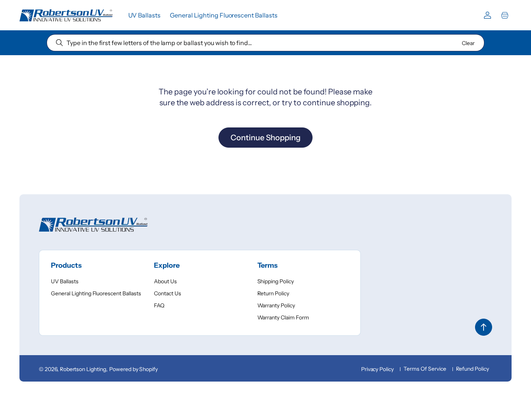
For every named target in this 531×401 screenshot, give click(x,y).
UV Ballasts (65, 281)
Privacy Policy (377, 369)
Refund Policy (472, 368)
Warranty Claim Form (283, 317)
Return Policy (273, 293)
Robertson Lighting (83, 369)
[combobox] (265, 43)
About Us (165, 281)
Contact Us (167, 293)
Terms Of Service (424, 368)
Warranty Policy (276, 305)
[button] (504, 15)
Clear (468, 43)
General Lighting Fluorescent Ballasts (96, 293)
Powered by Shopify (133, 369)
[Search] (59, 42)
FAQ (159, 305)
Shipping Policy (275, 281)
